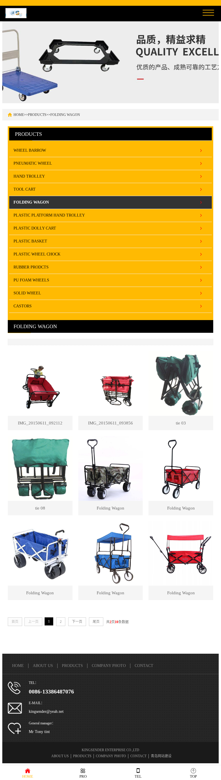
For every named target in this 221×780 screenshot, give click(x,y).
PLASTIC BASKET (30, 241)
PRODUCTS (37, 115)
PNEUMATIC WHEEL (33, 163)
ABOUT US (43, 666)
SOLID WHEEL (27, 293)
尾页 (96, 622)
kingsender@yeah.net (46, 711)
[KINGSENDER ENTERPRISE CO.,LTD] (15, 13)
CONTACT (144, 666)
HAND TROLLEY (29, 176)
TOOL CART (25, 189)
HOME (19, 115)
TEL (138, 776)
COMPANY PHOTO (109, 666)
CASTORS (23, 306)
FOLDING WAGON (65, 115)
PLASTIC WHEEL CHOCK (37, 254)
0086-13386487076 (51, 691)
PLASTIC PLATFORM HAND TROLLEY (49, 215)
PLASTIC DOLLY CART (35, 228)
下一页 (77, 622)
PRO (83, 776)
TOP (193, 776)
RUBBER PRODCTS (31, 267)
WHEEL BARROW (30, 150)
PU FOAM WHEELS (31, 280)
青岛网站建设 (161, 756)
